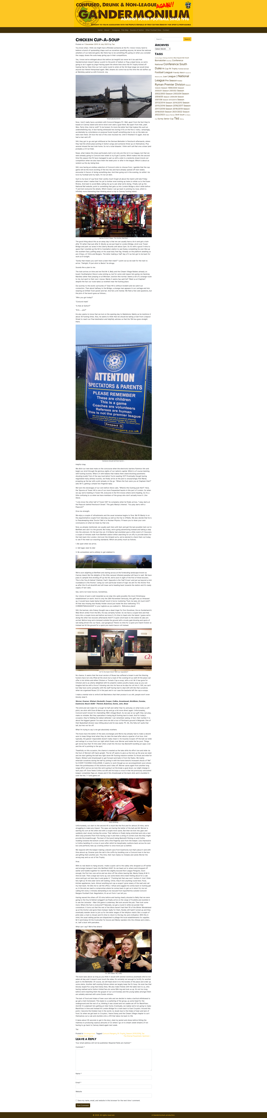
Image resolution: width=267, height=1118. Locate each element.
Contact (166, 30)
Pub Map (124, 30)
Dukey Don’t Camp (85, 1036)
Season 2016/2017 (174, 105)
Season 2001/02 (169, 91)
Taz (113, 44)
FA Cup (165, 69)
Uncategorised (89, 1033)
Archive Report (159, 58)
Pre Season (171, 80)
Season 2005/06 (170, 97)
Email (78, 1082)
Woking (182, 119)
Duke (158, 68)
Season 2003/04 (173, 93)
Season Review (170, 115)
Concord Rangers (109, 1033)
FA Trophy (121, 1033)
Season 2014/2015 (174, 102)
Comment (80, 1047)
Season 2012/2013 (170, 100)
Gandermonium (159, 1115)
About (106, 30)
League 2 (173, 76)
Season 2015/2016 (133, 1033)
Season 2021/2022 (173, 112)
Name (79, 1073)
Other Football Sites (153, 30)
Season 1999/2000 (169, 88)
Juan (165, 76)
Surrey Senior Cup (166, 119)
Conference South (175, 64)
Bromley (169, 60)
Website (79, 1091)
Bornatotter (160, 60)
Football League (163, 72)
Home (100, 30)
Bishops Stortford (168, 58)
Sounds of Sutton (137, 30)
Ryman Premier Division (170, 84)
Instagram (116, 30)
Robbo (179, 81)
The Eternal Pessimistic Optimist (137, 1036)
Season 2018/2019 (174, 109)
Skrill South (180, 115)
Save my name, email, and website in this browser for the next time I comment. (109, 1100)
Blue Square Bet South (181, 58)
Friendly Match (179, 72)
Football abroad (183, 69)
